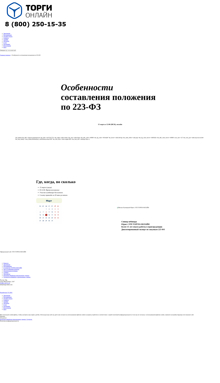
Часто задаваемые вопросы (11, 269)
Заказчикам (6, 264)
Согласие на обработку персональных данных (17, 277)
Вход (4, 309)
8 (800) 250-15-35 (5, 283)
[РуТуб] (112, 289)
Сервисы (6, 300)
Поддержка (6, 306)
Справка (5, 272)
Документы (6, 274)
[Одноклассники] (149, 289)
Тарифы (5, 301)
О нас (5, 305)
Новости (6, 263)
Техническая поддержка (10, 271)
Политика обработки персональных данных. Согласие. (16, 319)
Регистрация (7, 308)
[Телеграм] (39, 289)
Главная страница (5, 55)
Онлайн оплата (7, 298)
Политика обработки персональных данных (16, 275)
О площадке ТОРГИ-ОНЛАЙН (12, 268)
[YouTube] (75, 289)
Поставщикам (7, 266)
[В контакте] (2, 289)
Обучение (6, 303)
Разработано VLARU (6, 292)
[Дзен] (185, 289)
